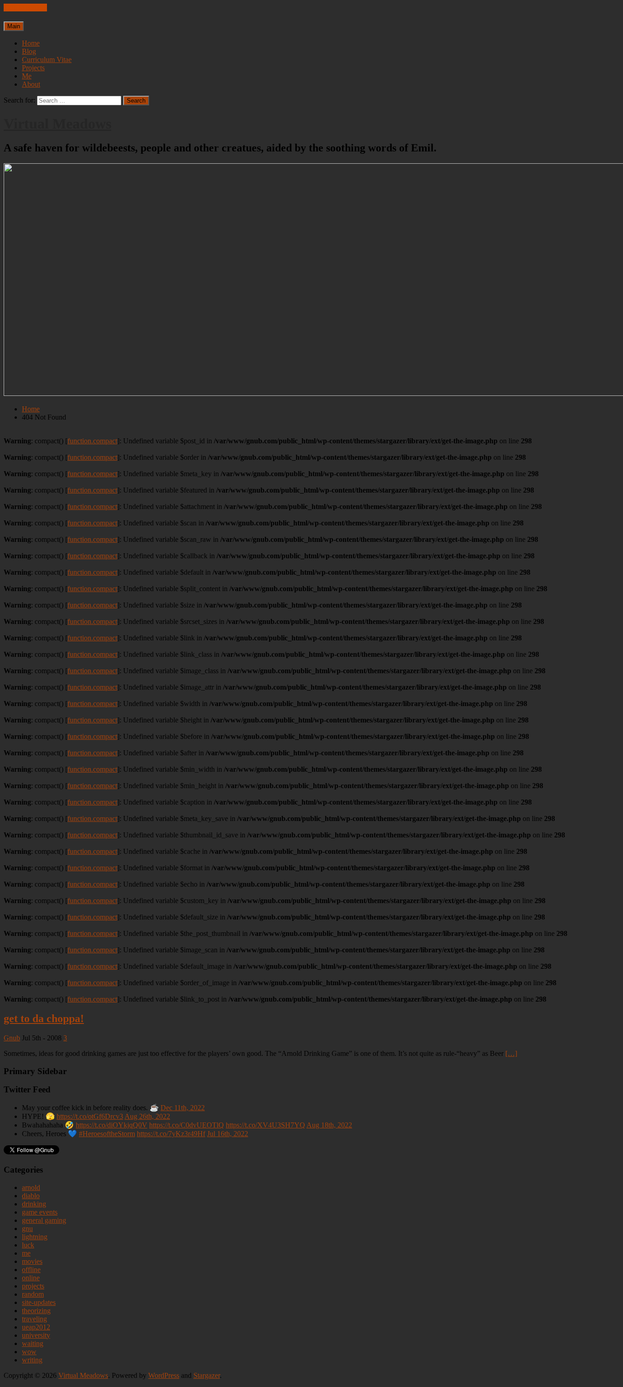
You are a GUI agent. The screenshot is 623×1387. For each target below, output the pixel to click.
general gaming (44, 1220)
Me (26, 76)
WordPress (163, 1375)
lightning (34, 1237)
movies (32, 1261)
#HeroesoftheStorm (107, 1134)
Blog (29, 51)
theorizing (36, 1310)
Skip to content (25, 7)
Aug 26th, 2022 (147, 1116)
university (36, 1335)
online (31, 1278)
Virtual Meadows (57, 123)
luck (28, 1245)
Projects (33, 68)
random (33, 1294)
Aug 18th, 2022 (329, 1125)
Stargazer (206, 1375)
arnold (31, 1187)
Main (13, 26)
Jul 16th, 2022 (227, 1134)
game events (39, 1212)
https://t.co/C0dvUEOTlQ (186, 1125)
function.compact (92, 441)
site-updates (39, 1302)
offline (31, 1269)
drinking (34, 1204)
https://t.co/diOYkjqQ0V (111, 1125)
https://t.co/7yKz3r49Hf (171, 1134)
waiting (32, 1343)
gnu (27, 1228)
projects (33, 1286)
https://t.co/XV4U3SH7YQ (265, 1125)
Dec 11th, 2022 (183, 1108)
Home (31, 43)
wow (29, 1352)
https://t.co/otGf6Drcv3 (90, 1116)
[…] (511, 1053)
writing (32, 1360)
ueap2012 (36, 1327)
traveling (34, 1319)
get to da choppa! (44, 1018)
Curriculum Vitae (47, 59)
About (31, 84)
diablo (31, 1196)
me (26, 1253)
